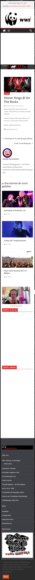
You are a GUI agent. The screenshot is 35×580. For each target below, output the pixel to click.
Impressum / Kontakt (8, 468)
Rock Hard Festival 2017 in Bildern (15, 271)
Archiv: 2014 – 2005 (8, 488)
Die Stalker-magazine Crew (10, 472)
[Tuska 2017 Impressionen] (17, 222)
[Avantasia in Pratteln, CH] (17, 192)
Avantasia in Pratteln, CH (14, 210)
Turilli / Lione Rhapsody (22, 143)
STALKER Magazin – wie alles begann (13, 484)
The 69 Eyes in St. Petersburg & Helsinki (18, 139)
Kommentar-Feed (7, 519)
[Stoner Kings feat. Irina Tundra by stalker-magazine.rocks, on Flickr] (10, 129)
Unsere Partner (7, 480)
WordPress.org (6, 523)
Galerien (7, 93)
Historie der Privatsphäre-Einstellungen (14, 496)
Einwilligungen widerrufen (10, 500)
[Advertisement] (17, 48)
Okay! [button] (6, 576)
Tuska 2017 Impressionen (15, 240)
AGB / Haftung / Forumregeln (11, 460)
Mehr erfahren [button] (7, 572)
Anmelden (5, 511)
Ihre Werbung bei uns (9, 476)
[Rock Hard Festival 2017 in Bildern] (17, 253)
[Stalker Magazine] (4, 30)
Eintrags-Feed (6, 515)
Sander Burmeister (19, 106)
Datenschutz (8, 464)
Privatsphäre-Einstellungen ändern (13, 492)
